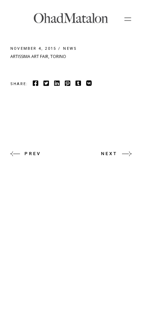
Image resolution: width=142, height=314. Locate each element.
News (70, 48)
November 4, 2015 (33, 48)
